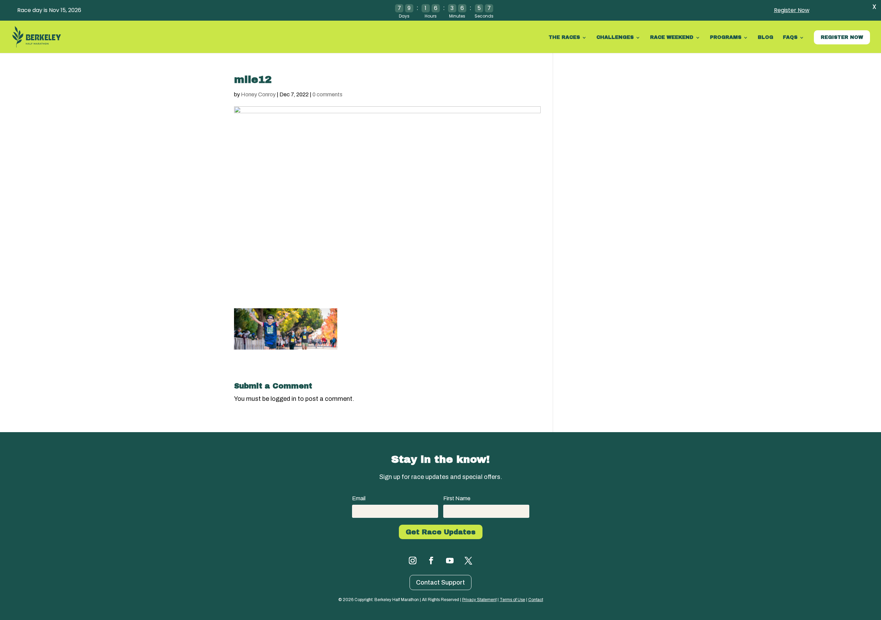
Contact (535, 599)
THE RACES (564, 37)
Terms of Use (512, 599)
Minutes (457, 16)
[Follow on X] (468, 560)
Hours (431, 16)
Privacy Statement (479, 599)
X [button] (874, 6)
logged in (283, 398)
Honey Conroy (258, 94)
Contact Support (440, 582)
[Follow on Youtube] (449, 560)
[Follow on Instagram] (412, 560)
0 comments (327, 94)
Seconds (484, 16)
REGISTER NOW (842, 37)
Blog (765, 37)
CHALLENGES (615, 37)
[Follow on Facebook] (431, 560)
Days (404, 16)
